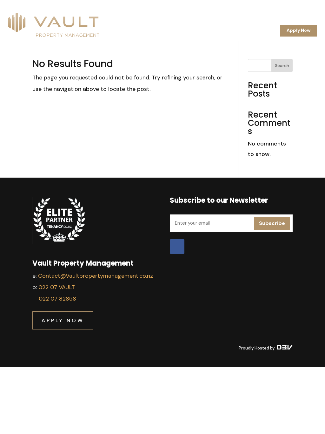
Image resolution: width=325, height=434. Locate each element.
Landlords (195, 21)
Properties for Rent (261, 21)
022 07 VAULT (56, 287)
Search (282, 65)
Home (142, 21)
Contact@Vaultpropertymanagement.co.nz (95, 276)
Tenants (223, 21)
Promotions (303, 21)
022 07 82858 (57, 298)
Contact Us (260, 30)
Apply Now (298, 30)
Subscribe (272, 223)
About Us (166, 21)
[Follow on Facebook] (177, 246)
